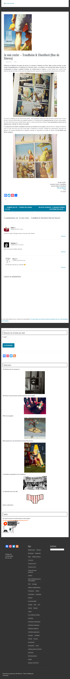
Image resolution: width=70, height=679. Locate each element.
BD (5, 199)
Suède (30, 659)
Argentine (38, 553)
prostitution (31, 642)
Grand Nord (31, 594)
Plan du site (8, 558)
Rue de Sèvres (61, 188)
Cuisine (30, 575)
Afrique (39, 550)
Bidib (12, 227)
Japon (30, 611)
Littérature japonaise (33, 632)
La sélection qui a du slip (10, 491)
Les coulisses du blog (33, 615)
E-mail (5, 337)
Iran (39, 604)
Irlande (30, 608)
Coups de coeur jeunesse (32, 571)
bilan (29, 556)
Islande (35, 608)
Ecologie (34, 584)
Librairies (30, 618)
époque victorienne (33, 663)
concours (30, 560)
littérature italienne (33, 628)
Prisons (36, 639)
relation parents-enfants (34, 649)
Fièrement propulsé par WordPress (12, 673)
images (30, 604)
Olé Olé (30, 639)
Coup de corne (32, 567)
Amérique (31, 553)
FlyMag (29, 673)
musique (30, 635)
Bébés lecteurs (36, 556)
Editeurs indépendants (34, 587)
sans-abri (30, 652)
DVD (29, 584)
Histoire (30, 598)
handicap (38, 594)
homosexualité (32, 601)
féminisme (31, 591)
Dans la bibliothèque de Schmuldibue (34, 579)
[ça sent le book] (9, 3)
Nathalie (13, 243)
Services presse (32, 656)
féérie (37, 591)
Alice (15, 62)
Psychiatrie (31, 645)
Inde (35, 604)
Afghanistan (31, 550)
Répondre (63, 236)
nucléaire (37, 635)
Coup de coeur (32, 563)
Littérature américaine (34, 621)
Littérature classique (33, 625)
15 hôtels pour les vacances (11, 369)
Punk (37, 645)
